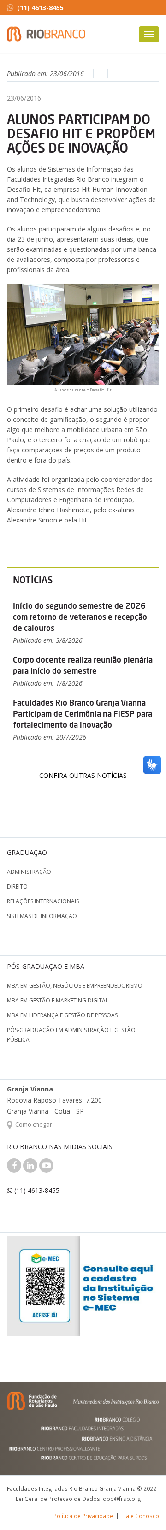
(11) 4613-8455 (40, 7)
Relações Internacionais (43, 901)
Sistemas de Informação (42, 916)
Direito (17, 886)
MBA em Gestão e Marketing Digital (57, 1000)
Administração (29, 872)
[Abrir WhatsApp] (143, 1507)
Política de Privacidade (83, 1515)
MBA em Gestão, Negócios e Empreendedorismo (74, 986)
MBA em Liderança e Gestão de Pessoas (62, 1015)
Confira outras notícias (83, 775)
